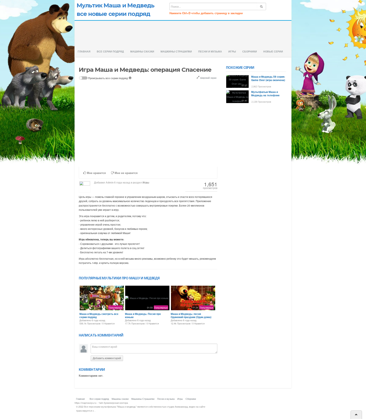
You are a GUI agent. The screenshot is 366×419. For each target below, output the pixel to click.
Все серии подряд (110, 51)
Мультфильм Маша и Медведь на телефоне (265, 93)
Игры (232, 51)
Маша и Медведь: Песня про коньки (143, 315)
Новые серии (273, 51)
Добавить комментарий (107, 358)
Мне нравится (96, 173)
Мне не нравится (126, 173)
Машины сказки (142, 51)
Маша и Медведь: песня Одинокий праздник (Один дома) (191, 315)
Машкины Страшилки (176, 51)
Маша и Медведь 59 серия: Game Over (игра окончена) (268, 78)
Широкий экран (208, 77)
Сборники (249, 51)
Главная (84, 51)
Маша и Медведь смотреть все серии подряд (98, 315)
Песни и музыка (210, 51)
